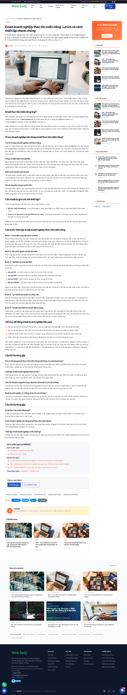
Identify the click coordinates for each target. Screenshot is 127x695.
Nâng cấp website (53, 634)
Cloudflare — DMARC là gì (29, 471)
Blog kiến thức (70, 664)
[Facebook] (112, 2)
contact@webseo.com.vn (33, 1)
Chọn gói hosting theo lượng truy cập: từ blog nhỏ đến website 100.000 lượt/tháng (26, 596)
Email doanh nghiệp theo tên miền (22, 450)
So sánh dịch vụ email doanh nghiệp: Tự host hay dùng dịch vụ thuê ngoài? (36, 461)
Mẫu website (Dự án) (28, 634)
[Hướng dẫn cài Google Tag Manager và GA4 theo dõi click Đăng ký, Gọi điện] (63, 611)
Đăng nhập (110, 6)
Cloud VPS (51, 664)
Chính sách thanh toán (108, 661)
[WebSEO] (19, 6)
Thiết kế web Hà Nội (16, 638)
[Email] (113, 691)
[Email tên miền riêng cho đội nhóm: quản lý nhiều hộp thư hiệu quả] (100, 611)
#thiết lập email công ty (54, 494)
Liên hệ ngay (14, 485)
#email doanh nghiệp (11, 494)
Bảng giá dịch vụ (71, 661)
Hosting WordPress (98, 634)
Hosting (50, 6)
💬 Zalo (33, 500)
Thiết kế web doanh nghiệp (68, 634)
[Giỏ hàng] (102, 6)
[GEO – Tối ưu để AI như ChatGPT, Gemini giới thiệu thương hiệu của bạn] (63, 581)
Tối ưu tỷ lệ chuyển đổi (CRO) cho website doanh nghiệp (98, 596)
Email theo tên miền (84, 634)
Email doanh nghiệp (60, 6)
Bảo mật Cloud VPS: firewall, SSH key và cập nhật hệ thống (26, 625)
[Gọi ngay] (4, 684)
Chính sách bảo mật (108, 658)
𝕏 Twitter (25, 500)
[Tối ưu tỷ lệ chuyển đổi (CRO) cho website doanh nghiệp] (100, 581)
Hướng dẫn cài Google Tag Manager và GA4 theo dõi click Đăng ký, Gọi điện (63, 625)
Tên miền (41, 6)
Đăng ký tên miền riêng (18, 454)
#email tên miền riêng (25, 494)
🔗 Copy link (42, 500)
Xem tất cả (112, 565)
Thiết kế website (53, 667)
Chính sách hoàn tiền (108, 664)
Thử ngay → (107, 36)
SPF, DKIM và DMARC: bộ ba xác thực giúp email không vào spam (33, 467)
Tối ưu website (41, 634)
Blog (13, 18)
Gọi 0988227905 (30, 485)
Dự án (94, 6)
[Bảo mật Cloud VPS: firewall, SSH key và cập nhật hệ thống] (27, 611)
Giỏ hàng (86, 661)
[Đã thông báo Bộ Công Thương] (27, 681)
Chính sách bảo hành (108, 667)
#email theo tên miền (39, 494)
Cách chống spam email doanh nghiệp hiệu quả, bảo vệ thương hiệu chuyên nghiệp (39, 464)
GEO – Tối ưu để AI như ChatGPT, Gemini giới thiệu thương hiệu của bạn (62, 596)
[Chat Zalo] (4, 690)
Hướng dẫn (106, 206)
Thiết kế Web (73, 6)
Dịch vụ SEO (51, 670)
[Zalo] (114, 2)
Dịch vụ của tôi (88, 658)
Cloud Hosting (52, 658)
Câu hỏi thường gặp (72, 658)
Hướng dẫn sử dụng (72, 655)
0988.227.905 (17, 1)
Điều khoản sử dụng (108, 655)
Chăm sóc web (84, 6)
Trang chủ (32, 6)
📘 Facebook (16, 500)
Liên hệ (68, 667)
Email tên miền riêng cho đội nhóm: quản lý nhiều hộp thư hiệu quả (99, 625)
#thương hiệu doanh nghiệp (71, 494)
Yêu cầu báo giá (89, 664)
